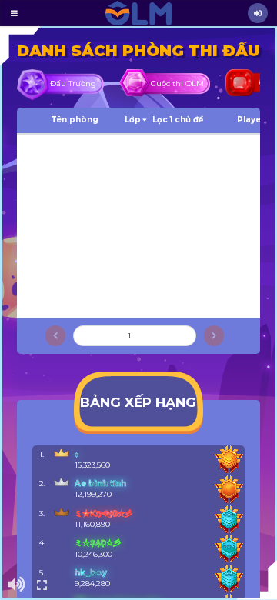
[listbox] (15, 13)
